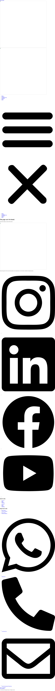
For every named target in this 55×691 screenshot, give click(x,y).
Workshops (3, 98)
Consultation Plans (4, 97)
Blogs (2, 99)
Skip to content (2, 0)
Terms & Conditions (4, 511)
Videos (3, 216)
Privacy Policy (4, 510)
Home (2, 213)
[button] (27, 156)
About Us (3, 96)
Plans (2, 501)
